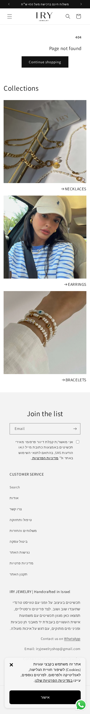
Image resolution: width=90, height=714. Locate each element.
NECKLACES (75, 188)
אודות (14, 498)
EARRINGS (77, 284)
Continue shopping (45, 62)
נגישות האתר (20, 552)
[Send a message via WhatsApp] (81, 705)
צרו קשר (16, 509)
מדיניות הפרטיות (45, 458)
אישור (45, 697)
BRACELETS (76, 379)
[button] (9, 16)
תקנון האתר (19, 574)
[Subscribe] (75, 428)
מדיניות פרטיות (21, 563)
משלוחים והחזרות (23, 531)
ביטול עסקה (19, 541)
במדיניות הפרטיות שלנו (54, 680)
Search (15, 487)
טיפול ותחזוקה (21, 520)
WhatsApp (72, 638)
